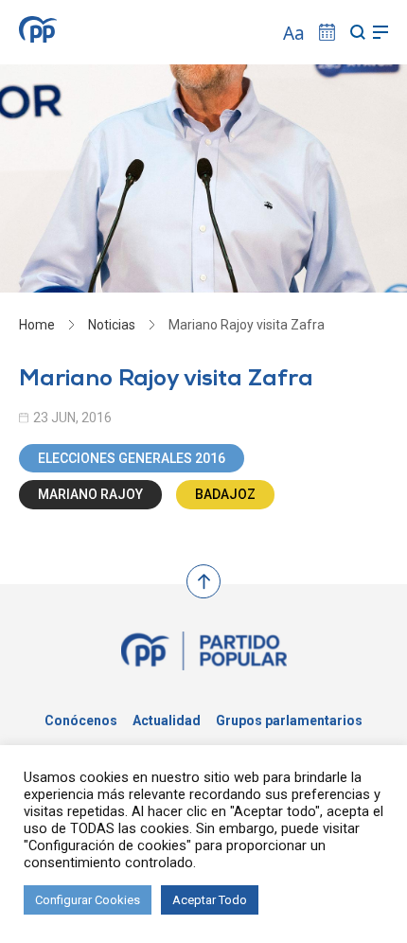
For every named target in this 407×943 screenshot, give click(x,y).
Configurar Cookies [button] (87, 900)
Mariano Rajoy (90, 494)
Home (37, 324)
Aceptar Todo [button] (209, 900)
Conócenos (80, 720)
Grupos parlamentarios (289, 720)
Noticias (111, 324)
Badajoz (225, 494)
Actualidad (167, 720)
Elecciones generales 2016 (131, 458)
